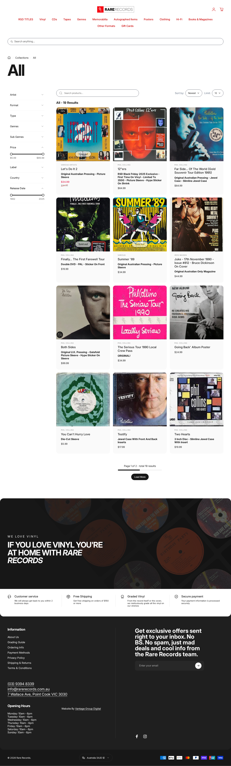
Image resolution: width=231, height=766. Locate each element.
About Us (13, 637)
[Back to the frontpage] (9, 57)
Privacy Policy (16, 657)
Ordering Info (16, 647)
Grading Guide (16, 642)
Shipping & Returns (19, 662)
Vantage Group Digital (88, 708)
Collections (21, 57)
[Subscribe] (198, 666)
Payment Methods (19, 652)
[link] (37, 694)
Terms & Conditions (20, 668)
